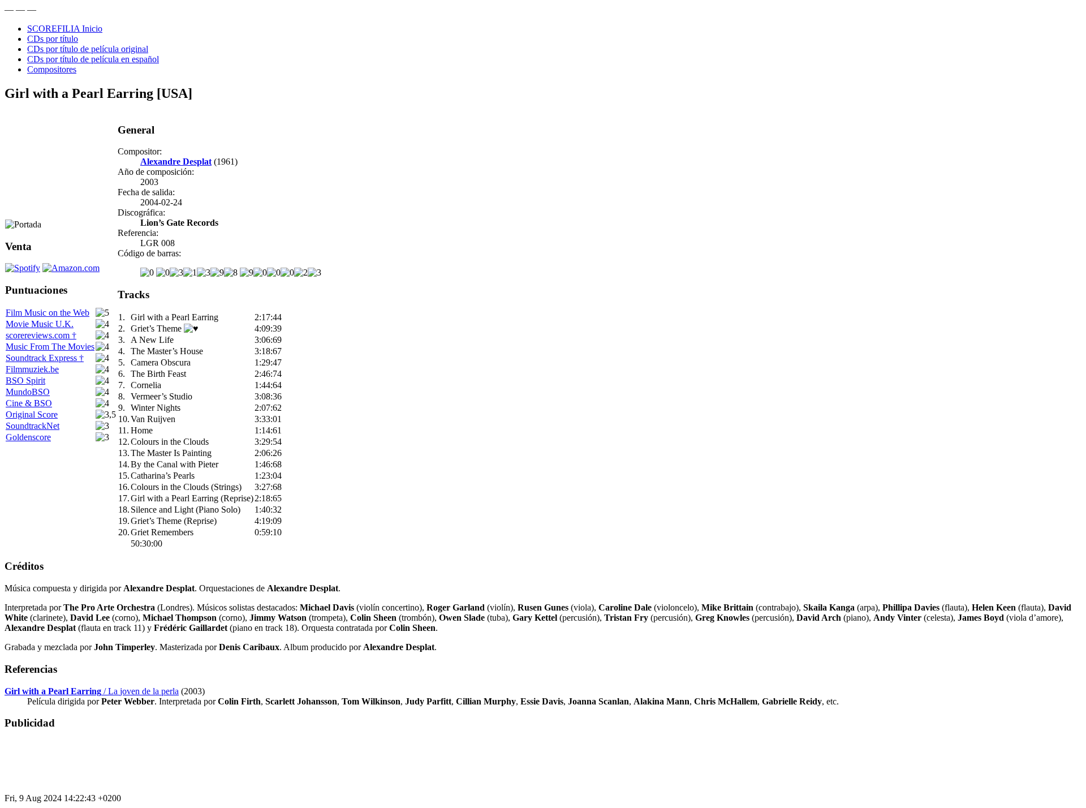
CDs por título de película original (87, 49)
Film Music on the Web (47, 312)
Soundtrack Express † (45, 358)
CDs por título (52, 39)
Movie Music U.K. (40, 324)
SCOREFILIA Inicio (64, 28)
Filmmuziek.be (32, 369)
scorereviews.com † (41, 335)
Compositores (51, 69)
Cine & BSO (29, 403)
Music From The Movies (50, 346)
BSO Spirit (25, 380)
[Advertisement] (210, 765)
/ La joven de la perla (92, 691)
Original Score (32, 414)
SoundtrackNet (32, 426)
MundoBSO (28, 392)
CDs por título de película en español (93, 59)
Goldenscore (28, 437)
